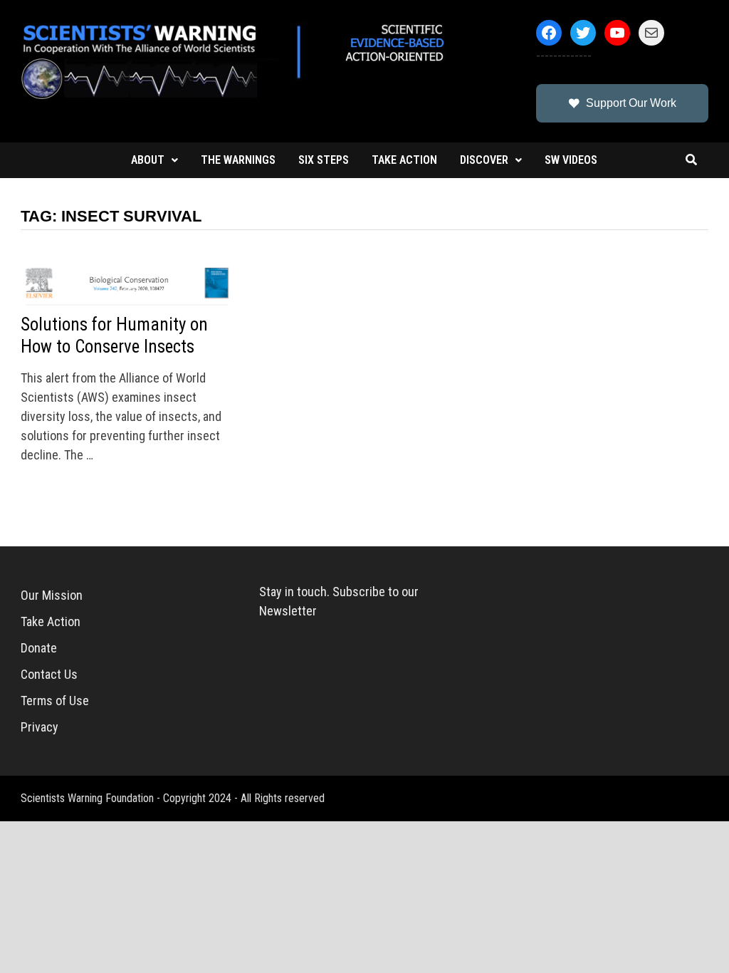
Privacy (39, 726)
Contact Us (49, 674)
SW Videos (571, 160)
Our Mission (52, 595)
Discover (484, 160)
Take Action (404, 160)
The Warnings (238, 160)
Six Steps (323, 160)
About (147, 160)
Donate (39, 647)
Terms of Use (55, 700)
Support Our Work (631, 103)
